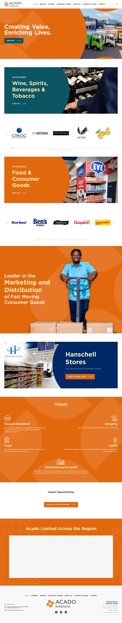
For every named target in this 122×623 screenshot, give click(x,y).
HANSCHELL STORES (64, 4)
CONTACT (102, 4)
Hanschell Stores (55, 595)
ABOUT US (77, 4)
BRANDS (43, 4)
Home (27, 595)
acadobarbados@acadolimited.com (15, 610)
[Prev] (7, 134)
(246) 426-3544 (11, 604)
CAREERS (51, 4)
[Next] (114, 134)
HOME (35, 4)
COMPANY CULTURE (90, 4)
